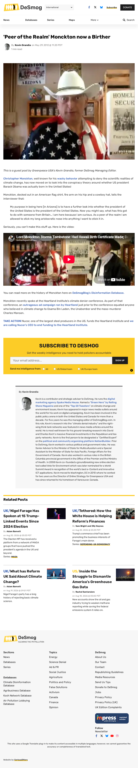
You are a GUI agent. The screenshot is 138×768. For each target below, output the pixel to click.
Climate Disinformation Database (17, 684)
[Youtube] (112, 735)
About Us (100, 657)
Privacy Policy (103, 697)
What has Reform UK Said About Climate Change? (22, 576)
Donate (127, 7)
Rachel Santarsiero (85, 592)
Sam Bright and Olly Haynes (90, 526)
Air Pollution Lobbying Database (16, 702)
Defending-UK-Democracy (95, 544)
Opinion (53, 707)
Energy (53, 657)
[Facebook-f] (89, 7)
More (93, 20)
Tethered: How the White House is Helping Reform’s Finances (92, 516)
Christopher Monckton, (18, 178)
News (6, 657)
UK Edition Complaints (108, 707)
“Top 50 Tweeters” (80, 406)
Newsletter (101, 731)
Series (7, 667)
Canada (53, 697)
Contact (100, 667)
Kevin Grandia (23, 45)
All (47, 369)
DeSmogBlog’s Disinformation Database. (98, 292)
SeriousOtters (21, 760)
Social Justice (57, 672)
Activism (54, 692)
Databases (9, 662)
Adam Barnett (14, 531)
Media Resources (105, 677)
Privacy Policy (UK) (106, 702)
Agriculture (55, 677)
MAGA (14, 557)
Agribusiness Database (16, 690)
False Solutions (58, 687)
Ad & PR (54, 667)
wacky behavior (67, 178)
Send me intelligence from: (25, 369)
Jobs (98, 692)
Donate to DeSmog (106, 687)
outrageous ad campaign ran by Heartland (50, 304)
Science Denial (57, 662)
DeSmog (31, 7)
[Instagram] (117, 735)
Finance (53, 702)
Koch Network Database (17, 695)
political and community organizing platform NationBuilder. (77, 441)
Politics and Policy (60, 682)
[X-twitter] (95, 7)
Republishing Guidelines (109, 672)
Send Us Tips (103, 682)
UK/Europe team (89, 369)
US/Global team (64, 369)
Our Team (100, 662)
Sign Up (120, 360)
